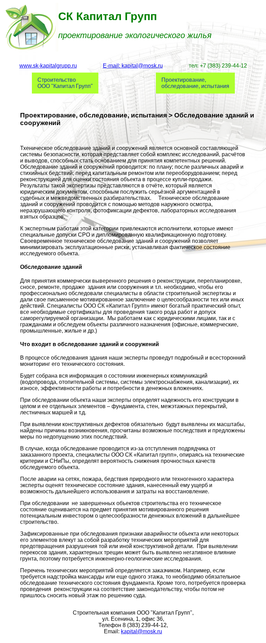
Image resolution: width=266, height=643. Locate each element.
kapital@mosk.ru (141, 631)
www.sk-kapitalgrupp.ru (48, 66)
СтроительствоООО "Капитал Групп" (65, 83)
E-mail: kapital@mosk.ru (133, 66)
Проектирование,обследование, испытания (195, 83)
